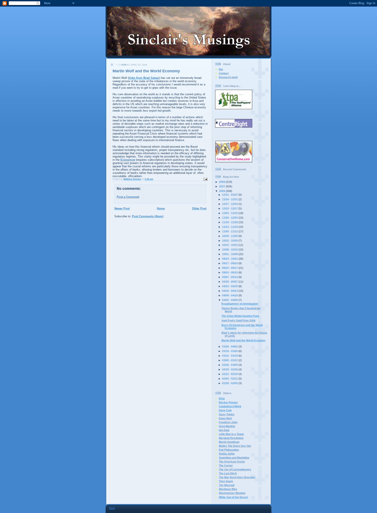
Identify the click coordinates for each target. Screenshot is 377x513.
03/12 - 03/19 (230, 355)
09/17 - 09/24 (230, 263)
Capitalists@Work (230, 406)
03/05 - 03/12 (230, 360)
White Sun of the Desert (233, 497)
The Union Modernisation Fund (240, 315)
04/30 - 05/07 (230, 281)
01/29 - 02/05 (230, 383)
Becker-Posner (228, 402)
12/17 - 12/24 (230, 203)
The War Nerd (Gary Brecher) (237, 477)
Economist (127, 159)
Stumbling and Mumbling (234, 457)
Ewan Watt (225, 418)
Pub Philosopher (229, 449)
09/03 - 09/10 (230, 272)
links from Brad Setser (144, 77)
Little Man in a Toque (231, 434)
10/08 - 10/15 (230, 249)
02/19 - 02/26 (230, 369)
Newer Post (122, 208)
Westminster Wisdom (232, 493)
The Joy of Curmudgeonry (235, 469)
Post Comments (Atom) (147, 216)
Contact (224, 73)
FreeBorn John (228, 422)
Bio (221, 69)
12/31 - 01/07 (230, 194)
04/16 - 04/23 (230, 290)
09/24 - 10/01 (230, 258)
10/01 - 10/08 (230, 254)
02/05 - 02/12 (230, 378)
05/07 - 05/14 (230, 277)
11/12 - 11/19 (230, 226)
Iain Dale (224, 430)
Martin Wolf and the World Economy (243, 340)
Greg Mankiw (227, 426)
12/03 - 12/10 (230, 213)
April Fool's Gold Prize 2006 (238, 320)
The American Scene (232, 461)
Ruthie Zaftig (227, 453)
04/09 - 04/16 (230, 295)
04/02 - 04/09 (230, 300)
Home (161, 208)
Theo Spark (226, 481)
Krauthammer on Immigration (239, 303)
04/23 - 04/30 (230, 286)
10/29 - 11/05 (230, 236)
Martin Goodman (229, 441)
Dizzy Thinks (227, 414)
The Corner (226, 465)
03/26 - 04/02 (230, 346)
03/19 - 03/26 (230, 351)
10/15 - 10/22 (230, 245)
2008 (222, 181)
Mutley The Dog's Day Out (235, 445)
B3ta (222, 398)
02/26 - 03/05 (230, 364)
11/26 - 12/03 (230, 217)
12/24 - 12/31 (230, 199)
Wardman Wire (228, 489)
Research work (228, 77)
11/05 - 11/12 (230, 231)
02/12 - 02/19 (230, 374)
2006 (222, 191)
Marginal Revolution (231, 438)
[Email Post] (205, 179)
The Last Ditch (228, 473)
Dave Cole (225, 410)
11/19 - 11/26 (230, 222)
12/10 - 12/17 (230, 208)
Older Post (199, 208)
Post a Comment (128, 197)
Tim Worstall (226, 485)
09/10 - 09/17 (230, 267)
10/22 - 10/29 (230, 240)
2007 (222, 186)
